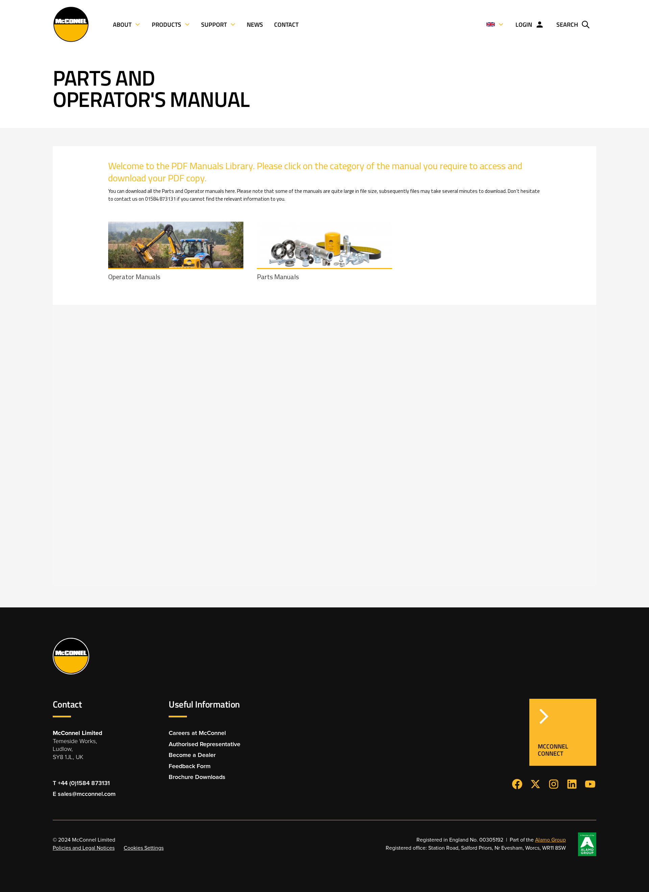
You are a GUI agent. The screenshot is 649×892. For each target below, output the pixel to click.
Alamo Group (550, 840)
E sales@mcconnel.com (84, 794)
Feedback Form (190, 766)
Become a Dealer (192, 755)
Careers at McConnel (197, 733)
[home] (71, 24)
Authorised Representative (204, 744)
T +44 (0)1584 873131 (81, 783)
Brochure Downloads (197, 777)
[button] (495, 24)
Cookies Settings (144, 848)
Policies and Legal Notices (84, 848)
